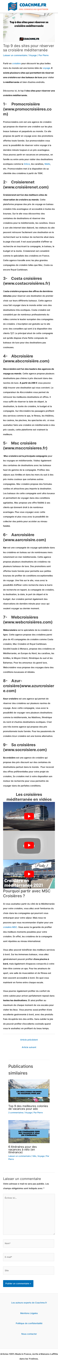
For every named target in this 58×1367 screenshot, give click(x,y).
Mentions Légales (29, 1313)
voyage (46, 68)
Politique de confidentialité (29, 1323)
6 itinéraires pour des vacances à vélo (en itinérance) (22, 1149)
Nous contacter (29, 1334)
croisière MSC (10, 927)
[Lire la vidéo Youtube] (29, 816)
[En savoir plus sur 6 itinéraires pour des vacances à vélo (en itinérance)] (29, 1131)
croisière (16, 63)
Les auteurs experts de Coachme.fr (29, 1302)
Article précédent (29, 1040)
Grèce (27, 164)
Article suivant (29, 1047)
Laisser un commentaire (15, 55)
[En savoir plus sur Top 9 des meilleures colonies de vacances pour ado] (29, 1091)
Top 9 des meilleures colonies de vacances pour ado (28, 1107)
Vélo (34, 1156)
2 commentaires (15, 1112)
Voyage (33, 55)
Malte (47, 164)
